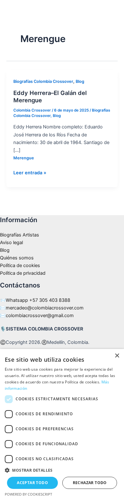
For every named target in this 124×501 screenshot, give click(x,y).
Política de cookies (20, 265)
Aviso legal (11, 242)
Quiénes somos (17, 258)
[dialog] (62, 425)
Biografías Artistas (19, 235)
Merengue (23, 158)
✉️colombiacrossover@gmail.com (37, 315)
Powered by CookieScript (28, 494)
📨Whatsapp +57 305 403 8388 (35, 300)
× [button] (116, 355)
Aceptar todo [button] (32, 482)
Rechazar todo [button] (90, 482)
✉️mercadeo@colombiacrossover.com (42, 308)
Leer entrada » (29, 172)
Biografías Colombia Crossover (43, 81)
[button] (62, 470)
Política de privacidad (22, 273)
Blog (80, 81)
